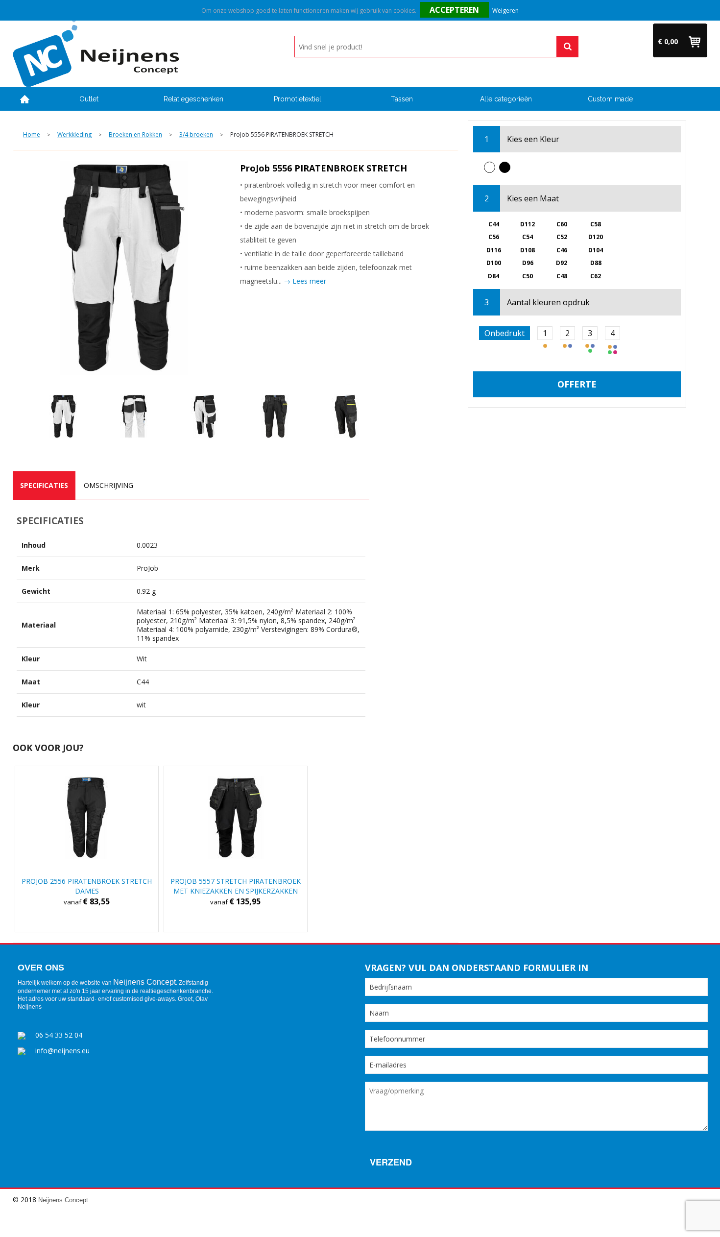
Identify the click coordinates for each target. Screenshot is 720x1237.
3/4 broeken (196, 135)
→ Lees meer (305, 281)
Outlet (88, 99)
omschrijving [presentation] (108, 485)
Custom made (610, 99)
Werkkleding (74, 135)
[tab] (44, 485)
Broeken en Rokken (135, 135)
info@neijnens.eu (62, 1050)
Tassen (402, 99)
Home (25, 99)
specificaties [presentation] (44, 485)
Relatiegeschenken (193, 99)
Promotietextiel (297, 99)
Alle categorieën (506, 99)
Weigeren (505, 10)
